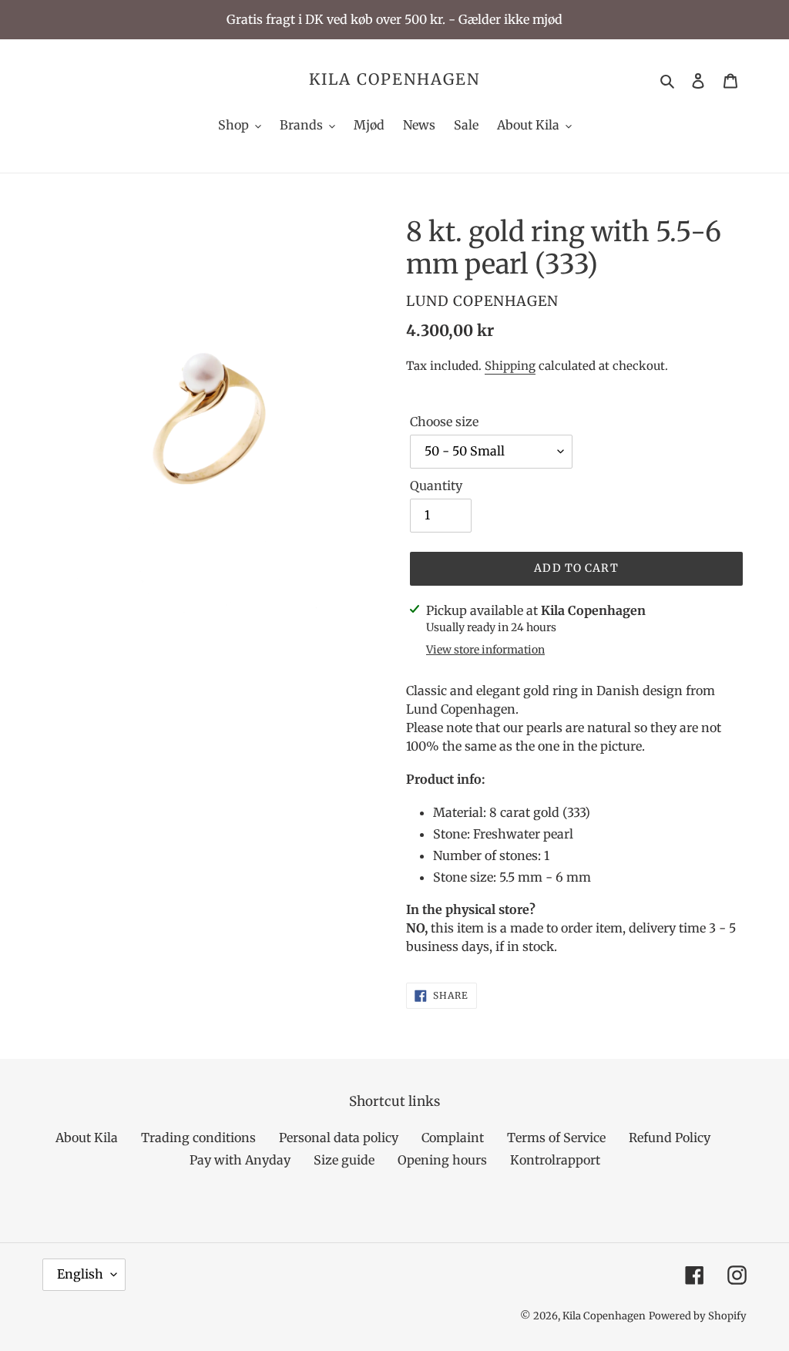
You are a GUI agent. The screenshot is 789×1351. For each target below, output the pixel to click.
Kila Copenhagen (394, 79)
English (80, 1274)
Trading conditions (198, 1137)
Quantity (436, 485)
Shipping (510, 365)
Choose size (444, 421)
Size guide (344, 1160)
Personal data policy (338, 1137)
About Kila (86, 1137)
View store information (485, 650)
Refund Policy (669, 1137)
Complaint (452, 1137)
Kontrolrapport (555, 1160)
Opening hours (442, 1160)
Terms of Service (556, 1137)
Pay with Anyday (240, 1160)
